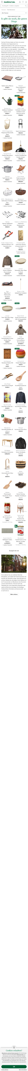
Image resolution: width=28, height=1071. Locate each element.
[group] (14, 32)
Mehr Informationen (23, 1069)
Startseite (3, 9)
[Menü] (2, 2)
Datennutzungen (20, 1054)
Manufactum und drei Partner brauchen (10, 1053)
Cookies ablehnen (4, 1069)
